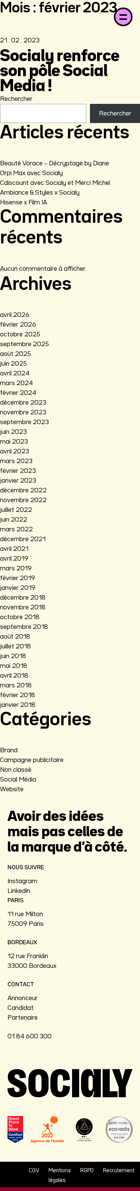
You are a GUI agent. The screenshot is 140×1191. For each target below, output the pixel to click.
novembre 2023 (23, 413)
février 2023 (18, 471)
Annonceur (22, 998)
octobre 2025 (20, 335)
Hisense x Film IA (23, 203)
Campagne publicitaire (31, 760)
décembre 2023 (23, 403)
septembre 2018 (24, 627)
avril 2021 (14, 549)
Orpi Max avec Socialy (31, 173)
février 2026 (18, 325)
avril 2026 (14, 315)
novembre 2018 (23, 607)
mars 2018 (16, 685)
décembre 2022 (23, 491)
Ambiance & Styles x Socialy (40, 193)
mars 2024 (16, 383)
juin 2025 (13, 364)
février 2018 (17, 695)
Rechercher (16, 99)
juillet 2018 (15, 647)
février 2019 (17, 578)
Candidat (20, 1008)
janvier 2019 (17, 588)
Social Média (18, 780)
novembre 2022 (23, 500)
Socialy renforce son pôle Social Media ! (59, 71)
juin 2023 (13, 432)
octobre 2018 (20, 617)
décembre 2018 (23, 598)
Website (12, 789)
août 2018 (15, 637)
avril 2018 (14, 676)
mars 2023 (16, 461)
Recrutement (118, 1170)
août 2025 (15, 354)
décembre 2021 (23, 539)
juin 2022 (13, 520)
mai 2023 (14, 442)
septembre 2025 (24, 344)
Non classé (15, 770)
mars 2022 (16, 529)
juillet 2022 (16, 510)
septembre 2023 (24, 422)
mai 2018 (13, 666)
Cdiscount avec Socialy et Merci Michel (55, 183)
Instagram (22, 881)
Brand (9, 750)
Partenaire (22, 1018)
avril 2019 (14, 559)
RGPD (87, 1170)
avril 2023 (14, 451)
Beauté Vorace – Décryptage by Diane (54, 163)
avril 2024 (14, 373)
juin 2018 (13, 656)
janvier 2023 (18, 481)
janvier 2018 (17, 705)
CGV (34, 1170)
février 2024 (18, 393)
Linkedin (18, 891)
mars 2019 (16, 569)
